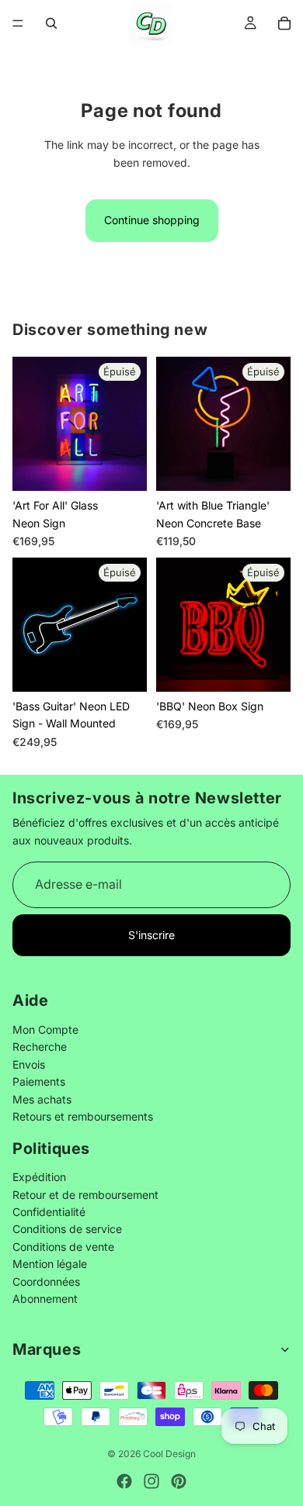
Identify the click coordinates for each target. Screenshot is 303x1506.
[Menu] (18, 23)
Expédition (39, 1177)
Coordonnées (46, 1281)
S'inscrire (151, 934)
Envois (28, 1064)
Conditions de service (67, 1229)
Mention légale (49, 1264)
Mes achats (41, 1099)
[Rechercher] (51, 23)
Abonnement (45, 1298)
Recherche (39, 1047)
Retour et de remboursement (85, 1194)
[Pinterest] (178, 1481)
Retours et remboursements (82, 1116)
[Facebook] (124, 1481)
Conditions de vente (63, 1246)
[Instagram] (151, 1481)
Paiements (38, 1082)
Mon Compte (45, 1029)
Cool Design (169, 1453)
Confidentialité (48, 1212)
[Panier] (284, 23)
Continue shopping (152, 219)
